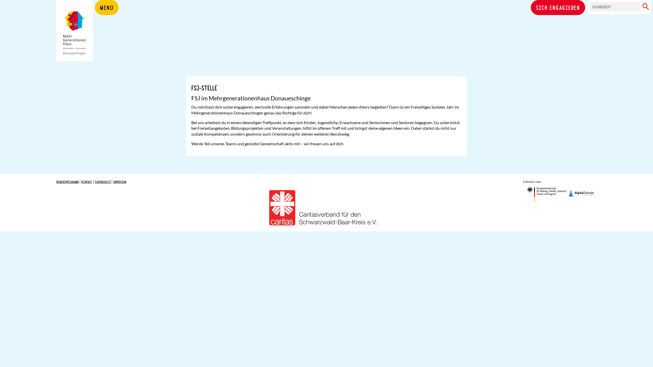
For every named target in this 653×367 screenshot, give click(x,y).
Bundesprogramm (67, 182)
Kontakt (86, 182)
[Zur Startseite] (74, 38)
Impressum (119, 182)
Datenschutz (102, 182)
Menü (107, 7)
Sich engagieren (558, 7)
